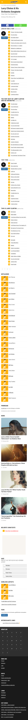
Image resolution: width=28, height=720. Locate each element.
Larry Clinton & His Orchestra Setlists (11, 623)
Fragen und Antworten (6, 678)
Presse (2, 660)
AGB (9, 680)
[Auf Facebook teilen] (7, 25)
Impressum (3, 682)
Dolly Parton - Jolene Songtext (7, 705)
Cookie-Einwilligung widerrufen (8, 685)
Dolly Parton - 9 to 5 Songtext (7, 714)
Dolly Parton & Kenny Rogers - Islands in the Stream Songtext (14, 707)
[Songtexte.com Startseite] (14, 1)
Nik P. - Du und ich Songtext (7, 717)
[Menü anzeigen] (2, 2)
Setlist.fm (3, 697)
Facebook (3, 692)
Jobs (2, 665)
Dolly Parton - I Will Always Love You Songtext (11, 712)
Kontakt (3, 668)
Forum (2, 675)
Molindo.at (3, 695)
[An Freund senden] (20, 25)
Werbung (3, 663)
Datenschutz (4, 680)
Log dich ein (3, 408)
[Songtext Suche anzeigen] (26, 2)
